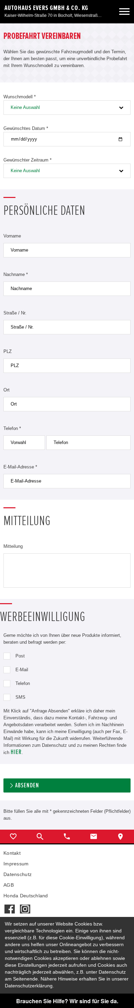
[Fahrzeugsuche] (40, 836)
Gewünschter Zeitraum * (27, 160)
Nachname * (15, 274)
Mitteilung (13, 546)
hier (16, 752)
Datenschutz (17, 874)
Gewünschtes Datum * (25, 128)
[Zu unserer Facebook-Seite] (9, 905)
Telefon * (12, 428)
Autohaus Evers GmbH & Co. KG (46, 7)
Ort (6, 389)
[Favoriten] (13, 836)
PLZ (7, 351)
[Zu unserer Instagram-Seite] (25, 905)
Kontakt (12, 853)
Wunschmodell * (19, 96)
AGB (8, 885)
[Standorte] (120, 836)
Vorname (12, 236)
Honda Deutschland (25, 895)
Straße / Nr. (14, 312)
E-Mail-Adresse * (20, 466)
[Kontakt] (93, 836)
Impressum (16, 863)
